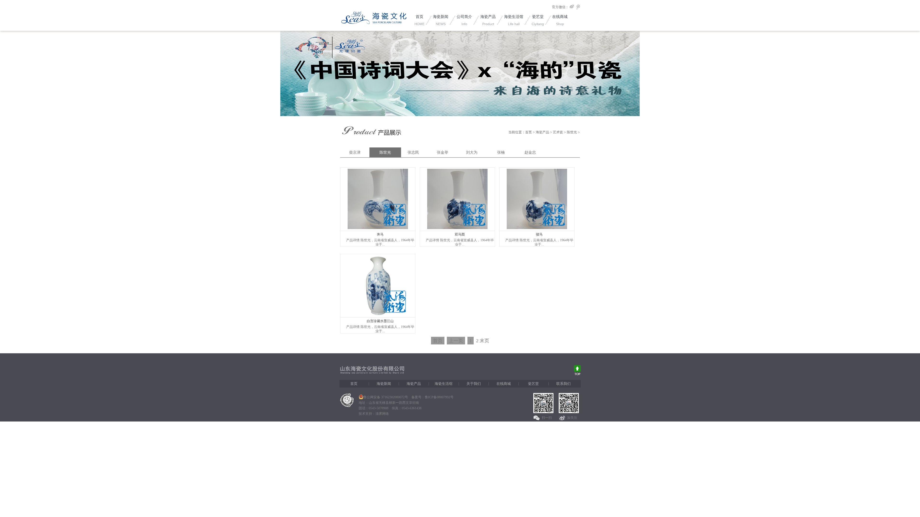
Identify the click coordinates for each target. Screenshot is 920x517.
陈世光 (572, 132)
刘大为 (471, 152)
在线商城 (503, 384)
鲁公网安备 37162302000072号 (385, 397)
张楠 (501, 152)
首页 (528, 132)
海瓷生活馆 (444, 384)
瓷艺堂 (533, 384)
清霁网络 (382, 414)
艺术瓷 (558, 132)
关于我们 (473, 384)
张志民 (413, 152)
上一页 (456, 340)
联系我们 (563, 384)
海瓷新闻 (384, 384)
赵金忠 (530, 152)
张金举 (442, 152)
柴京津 (355, 152)
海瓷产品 (542, 132)
